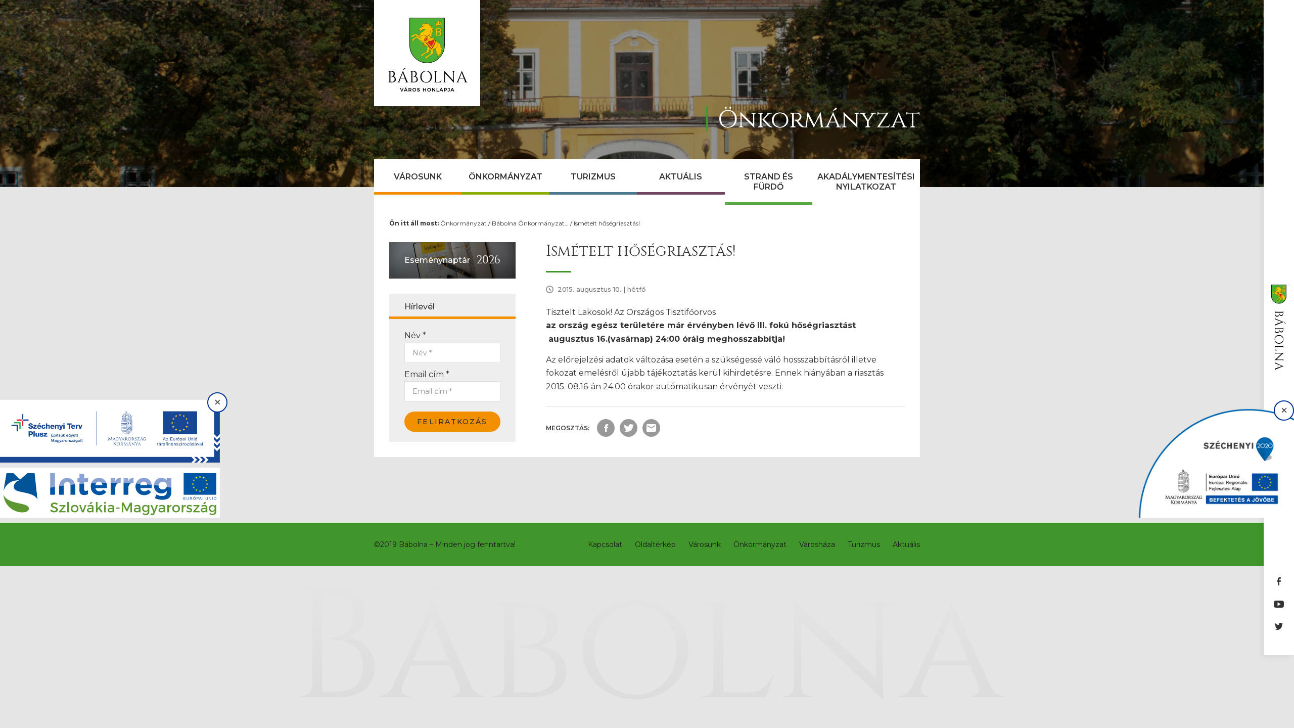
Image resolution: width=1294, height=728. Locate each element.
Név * (415, 335)
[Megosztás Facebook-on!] (606, 428)
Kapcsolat (605, 544)
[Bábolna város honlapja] (427, 53)
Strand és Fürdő (768, 182)
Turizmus (593, 176)
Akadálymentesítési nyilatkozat (866, 182)
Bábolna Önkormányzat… (530, 223)
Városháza (817, 544)
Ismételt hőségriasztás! (607, 223)
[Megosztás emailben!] (651, 428)
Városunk (418, 176)
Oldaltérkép (655, 544)
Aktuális (680, 176)
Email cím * (426, 374)
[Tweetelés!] (628, 428)
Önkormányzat (505, 176)
